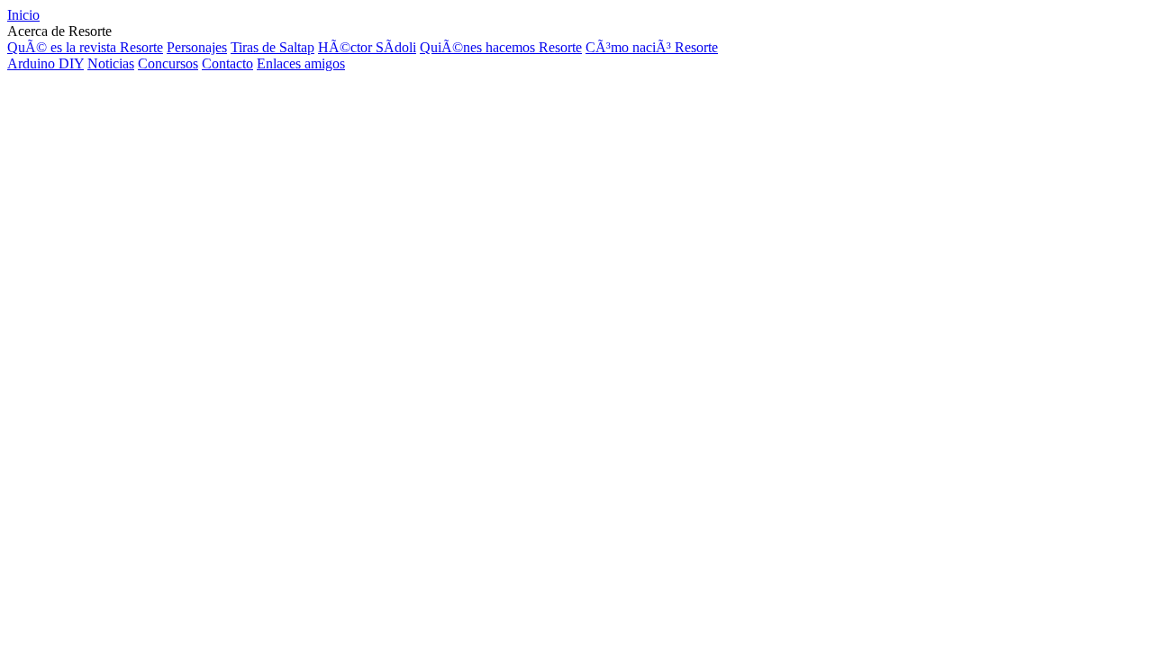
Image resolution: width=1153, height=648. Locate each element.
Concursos (168, 63)
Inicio (23, 14)
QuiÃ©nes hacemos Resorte (501, 47)
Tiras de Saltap (272, 47)
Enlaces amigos (301, 63)
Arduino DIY (45, 63)
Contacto (227, 63)
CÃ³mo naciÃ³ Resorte (652, 47)
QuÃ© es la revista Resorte (85, 47)
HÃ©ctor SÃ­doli (367, 47)
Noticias (110, 63)
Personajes (197, 47)
